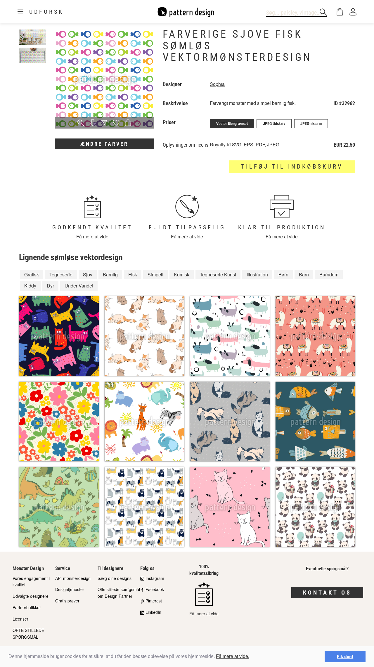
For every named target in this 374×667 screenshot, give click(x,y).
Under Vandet (79, 285)
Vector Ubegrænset (232, 123)
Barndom (328, 274)
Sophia (217, 84)
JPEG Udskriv (274, 123)
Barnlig (110, 274)
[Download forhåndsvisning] (92, 123)
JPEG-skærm (311, 123)
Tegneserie (60, 274)
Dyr (50, 285)
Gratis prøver (67, 601)
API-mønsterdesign (73, 578)
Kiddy (30, 285)
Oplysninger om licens (185, 145)
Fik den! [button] (345, 656)
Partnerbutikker (27, 607)
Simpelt (155, 274)
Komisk (181, 274)
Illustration (257, 274)
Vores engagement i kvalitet (31, 581)
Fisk (132, 274)
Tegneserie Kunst (218, 274)
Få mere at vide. (232, 656)
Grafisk (31, 274)
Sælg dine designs (114, 578)
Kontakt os (327, 592)
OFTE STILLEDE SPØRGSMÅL (28, 633)
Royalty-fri (220, 144)
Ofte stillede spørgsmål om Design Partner (119, 592)
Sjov (87, 274)
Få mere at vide (92, 236)
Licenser (20, 619)
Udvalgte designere (31, 596)
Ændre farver (104, 144)
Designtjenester (69, 589)
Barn (304, 274)
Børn (283, 274)
